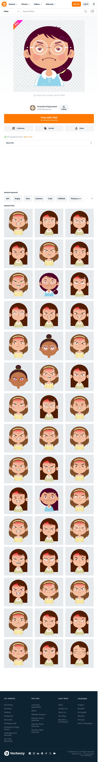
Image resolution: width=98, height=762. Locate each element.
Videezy (7, 712)
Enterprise (8, 716)
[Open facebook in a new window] (30, 753)
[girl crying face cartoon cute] (79, 653)
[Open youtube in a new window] (54, 753)
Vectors (12, 4)
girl (7, 198)
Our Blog (61, 716)
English (79, 705)
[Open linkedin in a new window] (38, 753)
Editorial (49, 4)
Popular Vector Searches (37, 721)
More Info (10, 143)
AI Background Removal (10, 734)
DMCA (33, 710)
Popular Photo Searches (37, 727)
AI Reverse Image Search (10, 728)
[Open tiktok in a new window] (46, 753)
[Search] (85, 11)
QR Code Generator (8, 740)
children (61, 198)
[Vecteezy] (4, 4)
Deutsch (79, 716)
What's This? (27, 137)
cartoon (38, 198)
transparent (76, 198)
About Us (61, 712)
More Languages (83, 723)
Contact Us (61, 708)
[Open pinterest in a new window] (42, 753)
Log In (85, 4)
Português (80, 712)
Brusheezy (8, 705)
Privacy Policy (87, 754)
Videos (37, 4)
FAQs (59, 705)
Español (79, 708)
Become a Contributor (62, 720)
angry (17, 198)
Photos (24, 4)
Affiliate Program (34, 715)
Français (79, 719)
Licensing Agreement (35, 706)
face (28, 198)
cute (50, 198)
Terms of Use (74, 754)
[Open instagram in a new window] (34, 753)
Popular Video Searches (37, 733)
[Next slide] (88, 198)
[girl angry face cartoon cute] (18, 223)
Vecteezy (7, 708)
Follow (63, 109)
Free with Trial (49, 118)
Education (8, 719)
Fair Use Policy (84, 755)
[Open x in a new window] (50, 753)
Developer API (10, 723)
